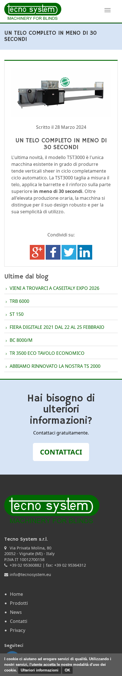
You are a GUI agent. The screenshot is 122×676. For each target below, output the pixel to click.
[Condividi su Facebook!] (54, 252)
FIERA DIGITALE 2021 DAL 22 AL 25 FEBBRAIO (57, 327)
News (16, 612)
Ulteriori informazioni (39, 670)
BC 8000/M (21, 340)
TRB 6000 (19, 301)
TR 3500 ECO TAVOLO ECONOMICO (47, 353)
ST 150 (17, 314)
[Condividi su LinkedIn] (84, 252)
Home (16, 594)
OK (67, 670)
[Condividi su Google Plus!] (38, 252)
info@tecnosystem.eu (30, 574)
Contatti (18, 621)
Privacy (17, 630)
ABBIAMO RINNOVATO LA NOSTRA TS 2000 (55, 366)
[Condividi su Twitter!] (69, 252)
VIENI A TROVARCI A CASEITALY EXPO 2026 (54, 288)
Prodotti (19, 603)
